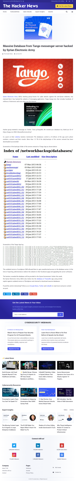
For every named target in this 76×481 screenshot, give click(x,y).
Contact (4, 473)
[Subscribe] (60, 314)
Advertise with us (6, 470)
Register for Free (14, 348)
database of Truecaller (44, 279)
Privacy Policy (29, 473)
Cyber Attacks (27, 11)
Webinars (28, 468)
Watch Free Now (48, 348)
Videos (65, 410)
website (17, 137)
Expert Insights (40, 11)
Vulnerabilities (14, 11)
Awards (50, 11)
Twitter (41, 286)
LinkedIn (49, 286)
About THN (5, 468)
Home (5, 11)
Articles (72, 410)
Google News (34, 286)
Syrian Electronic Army (10, 96)
